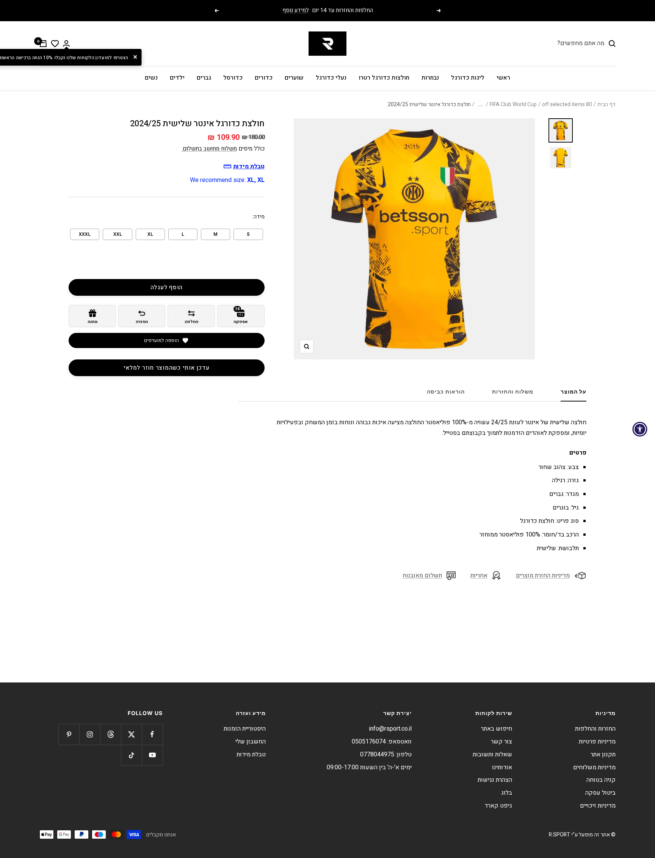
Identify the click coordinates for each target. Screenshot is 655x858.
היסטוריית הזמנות (245, 728)
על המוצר (573, 391)
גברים (204, 77)
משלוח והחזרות (512, 391)
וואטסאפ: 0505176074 (382, 741)
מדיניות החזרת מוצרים (543, 575)
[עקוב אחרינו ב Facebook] (152, 734)
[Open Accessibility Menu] (639, 429)
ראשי (503, 77)
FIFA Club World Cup (513, 104)
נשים (151, 77)
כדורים (264, 77)
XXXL (85, 234)
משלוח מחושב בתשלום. (209, 148)
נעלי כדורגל (331, 77)
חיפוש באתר (496, 728)
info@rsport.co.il (390, 728)
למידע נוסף (295, 10)
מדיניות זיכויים (598, 805)
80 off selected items (567, 104)
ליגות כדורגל (467, 77)
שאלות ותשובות (492, 754)
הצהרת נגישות (495, 779)
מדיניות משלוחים (594, 767)
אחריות (478, 575)
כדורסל (233, 77)
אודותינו (502, 767)
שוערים (294, 77)
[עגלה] (43, 43)
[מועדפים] (55, 43)
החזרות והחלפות (595, 728)
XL (150, 234)
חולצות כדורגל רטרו (384, 77)
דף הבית (606, 104)
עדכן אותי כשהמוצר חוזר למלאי (166, 368)
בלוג (506, 792)
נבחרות (430, 77)
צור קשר (501, 741)
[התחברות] (66, 43)
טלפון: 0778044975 (386, 754)
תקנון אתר (603, 754)
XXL (117, 234)
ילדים (177, 77)
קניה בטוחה (601, 779)
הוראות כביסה (446, 391)
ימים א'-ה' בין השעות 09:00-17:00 (369, 767)
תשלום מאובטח (422, 575)
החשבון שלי (250, 741)
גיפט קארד (498, 805)
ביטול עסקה (600, 792)
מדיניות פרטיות (597, 741)
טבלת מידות (251, 754)
